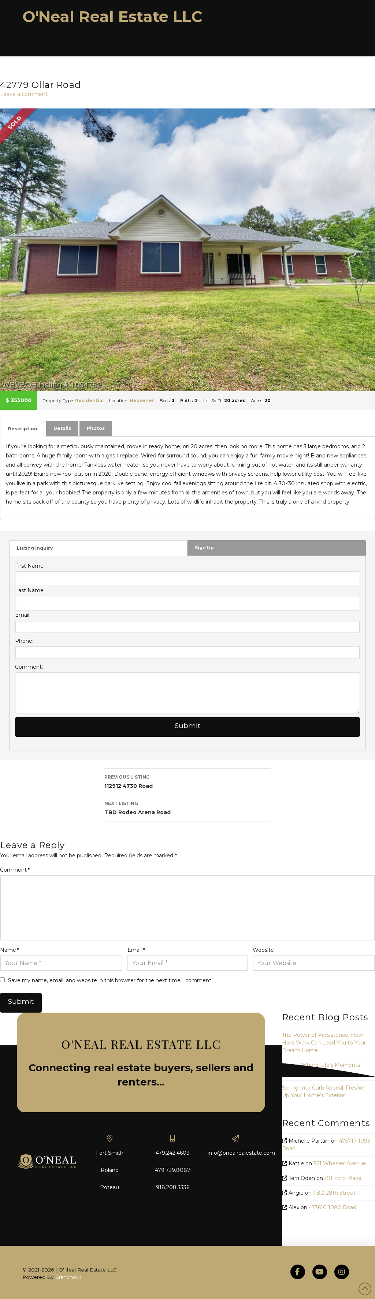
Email (136, 950)
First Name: (30, 566)
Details (62, 428)
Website (263, 950)
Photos (96, 428)
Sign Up (204, 547)
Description (22, 428)
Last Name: (30, 590)
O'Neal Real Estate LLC (112, 16)
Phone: (24, 641)
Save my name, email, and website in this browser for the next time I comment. (110, 980)
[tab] (22, 429)
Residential (89, 400)
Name (9, 950)
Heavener (142, 400)
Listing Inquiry (35, 548)
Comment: (29, 667)
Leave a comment (24, 94)
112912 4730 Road (128, 781)
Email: (22, 615)
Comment (15, 869)
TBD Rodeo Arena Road (137, 808)
